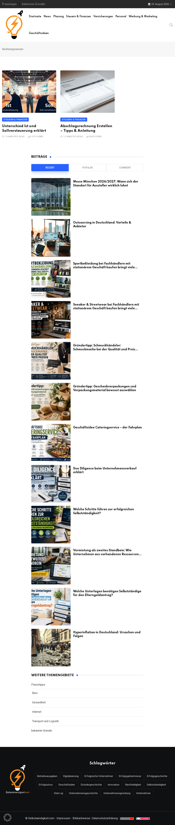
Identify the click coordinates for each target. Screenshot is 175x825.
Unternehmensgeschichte (83, 793)
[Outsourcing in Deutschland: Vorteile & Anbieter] (51, 238)
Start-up (58, 793)
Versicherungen (103, 16)
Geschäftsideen (39, 33)
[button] (7, 817)
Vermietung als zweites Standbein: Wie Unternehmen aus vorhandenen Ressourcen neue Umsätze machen (106, 554)
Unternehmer (143, 793)
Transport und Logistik (45, 721)
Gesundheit (39, 702)
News (47, 16)
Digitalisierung (71, 776)
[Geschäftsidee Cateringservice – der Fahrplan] (51, 443)
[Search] (171, 25)
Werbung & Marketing (143, 16)
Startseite (35, 16)
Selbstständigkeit (156, 784)
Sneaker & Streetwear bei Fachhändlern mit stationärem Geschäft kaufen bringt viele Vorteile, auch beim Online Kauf (106, 308)
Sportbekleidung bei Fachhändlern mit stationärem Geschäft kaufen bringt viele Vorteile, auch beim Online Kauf (104, 267)
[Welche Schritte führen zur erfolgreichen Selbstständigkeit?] (51, 524)
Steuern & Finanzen (78, 16)
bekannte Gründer (33, 4)
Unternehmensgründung (117, 793)
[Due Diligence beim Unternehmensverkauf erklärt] (51, 484)
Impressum (63, 818)
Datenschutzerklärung (105, 818)
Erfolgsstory (46, 784)
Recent (49, 167)
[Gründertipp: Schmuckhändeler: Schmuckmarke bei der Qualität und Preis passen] (51, 361)
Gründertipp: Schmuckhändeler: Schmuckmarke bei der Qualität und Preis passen (104, 349)
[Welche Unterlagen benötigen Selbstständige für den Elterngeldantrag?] (51, 606)
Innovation (113, 784)
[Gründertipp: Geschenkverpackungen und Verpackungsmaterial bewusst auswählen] (51, 402)
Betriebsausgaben (47, 776)
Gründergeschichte (91, 784)
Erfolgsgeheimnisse (130, 776)
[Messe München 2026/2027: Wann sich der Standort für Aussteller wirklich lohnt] (51, 197)
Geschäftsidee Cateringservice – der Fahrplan (107, 427)
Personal (120, 16)
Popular (87, 167)
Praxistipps (9, 4)
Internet (36, 711)
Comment (125, 167)
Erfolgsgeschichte (157, 776)
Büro (35, 693)
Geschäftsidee (66, 784)
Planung (58, 16)
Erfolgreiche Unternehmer (98, 776)
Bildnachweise (81, 818)
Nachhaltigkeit (133, 784)
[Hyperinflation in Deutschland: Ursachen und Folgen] (51, 647)
